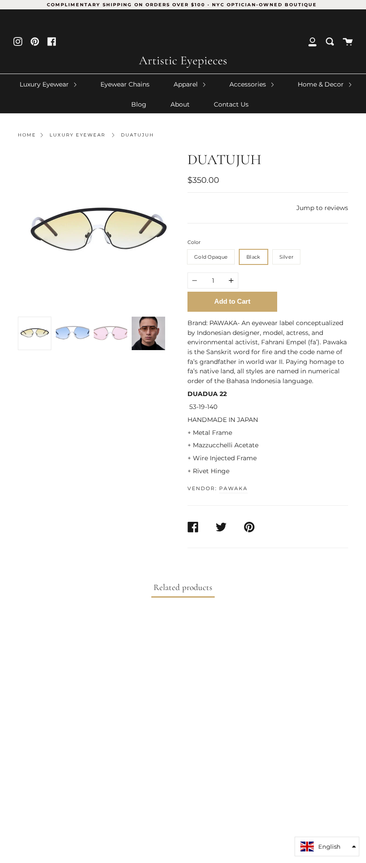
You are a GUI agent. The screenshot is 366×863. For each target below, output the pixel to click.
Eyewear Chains (125, 84)
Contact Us (231, 104)
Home (27, 134)
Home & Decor (321, 84)
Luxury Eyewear (45, 84)
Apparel (187, 84)
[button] (327, 846)
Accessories (248, 84)
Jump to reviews (322, 208)
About (180, 104)
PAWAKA (233, 488)
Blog (138, 104)
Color (193, 242)
